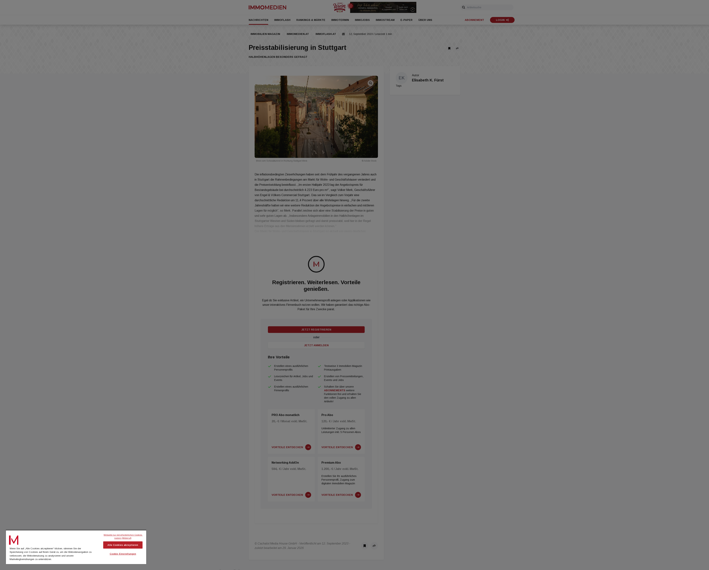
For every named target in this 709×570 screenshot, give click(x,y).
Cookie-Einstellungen (123, 553)
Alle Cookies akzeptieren (122, 545)
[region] (76, 547)
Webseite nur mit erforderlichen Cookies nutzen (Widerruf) (123, 536)
